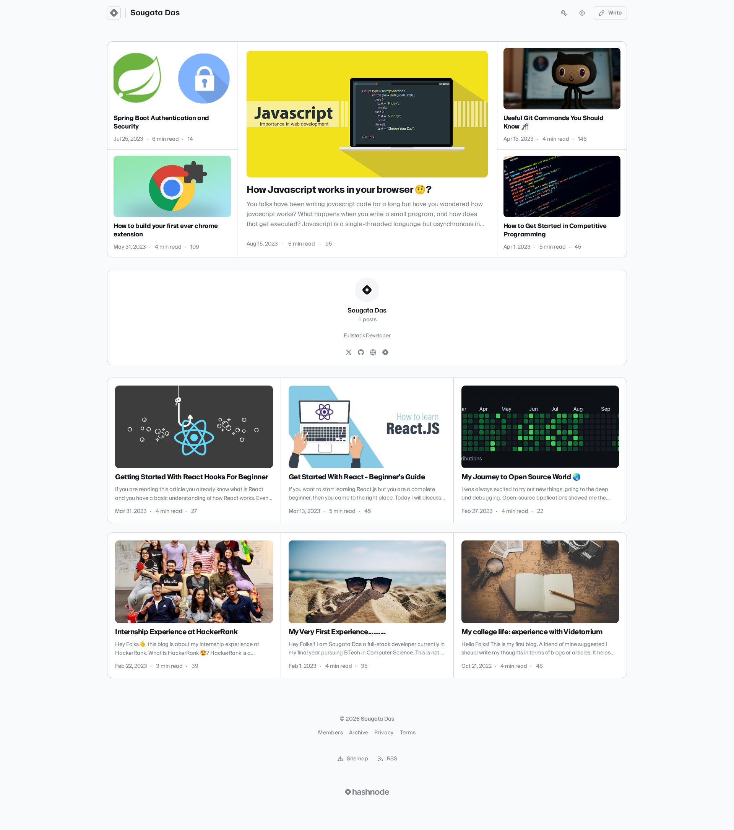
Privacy (383, 732)
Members (330, 732)
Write (615, 13)
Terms (408, 732)
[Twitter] (348, 352)
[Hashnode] (385, 352)
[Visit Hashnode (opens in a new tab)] (367, 791)
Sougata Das (155, 13)
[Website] (373, 352)
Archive (358, 732)
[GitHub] (361, 352)
